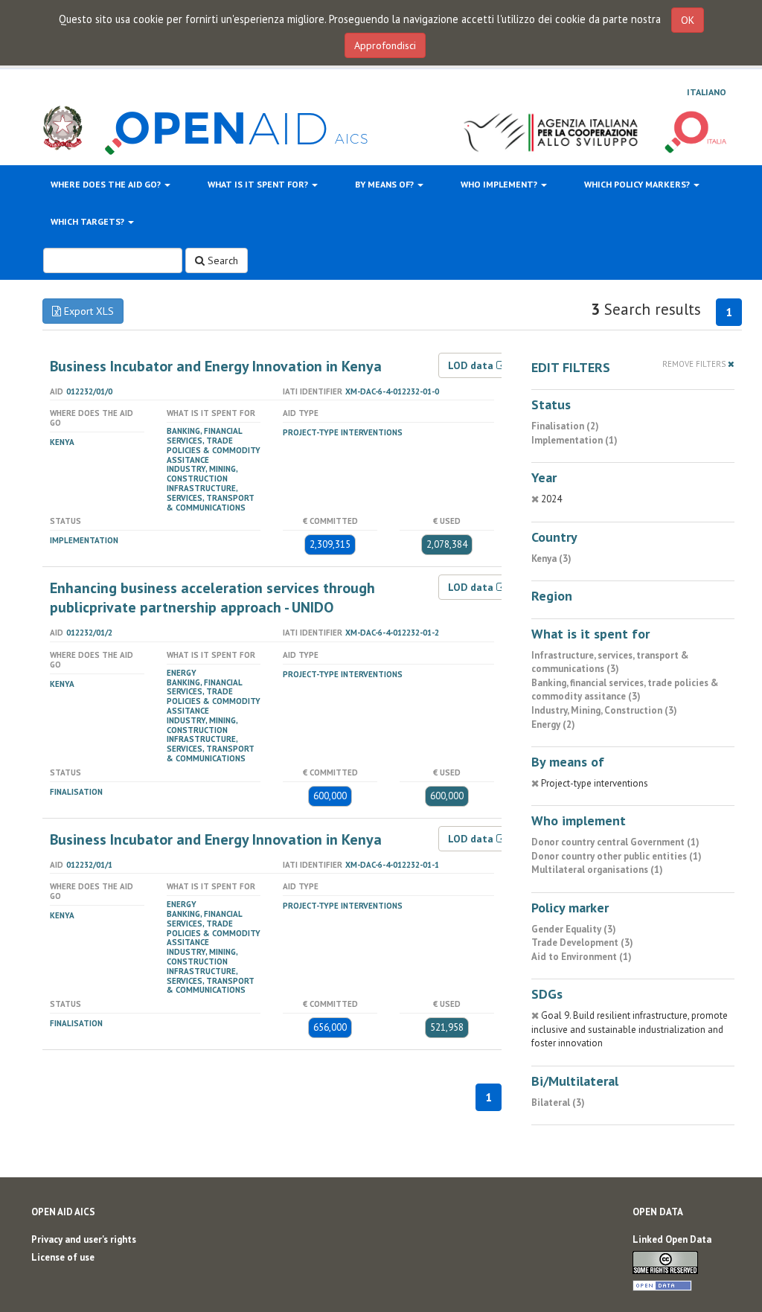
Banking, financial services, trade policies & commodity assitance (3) (625, 689)
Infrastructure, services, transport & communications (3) (610, 662)
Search (221, 260)
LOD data (472, 365)
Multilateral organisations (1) (597, 869)
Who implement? (500, 184)
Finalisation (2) (565, 426)
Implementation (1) (574, 440)
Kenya (62, 442)
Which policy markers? (638, 184)
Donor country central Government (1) (615, 842)
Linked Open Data (672, 1239)
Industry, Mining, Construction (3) (604, 710)
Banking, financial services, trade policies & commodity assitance (213, 445)
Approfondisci (385, 45)
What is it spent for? (259, 184)
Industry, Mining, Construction (202, 474)
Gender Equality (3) (573, 929)
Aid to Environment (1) (581, 956)
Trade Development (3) (582, 942)
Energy (181, 673)
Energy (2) (553, 724)
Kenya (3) (551, 558)
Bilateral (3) (558, 1102)
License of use (63, 1257)
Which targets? (89, 221)
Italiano (706, 91)
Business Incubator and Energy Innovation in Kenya (216, 366)
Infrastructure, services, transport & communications (210, 498)
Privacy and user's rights (83, 1239)
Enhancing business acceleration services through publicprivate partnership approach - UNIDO (212, 597)
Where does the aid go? (107, 184)
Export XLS (87, 311)
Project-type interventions (343, 432)
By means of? (385, 184)
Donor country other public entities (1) (616, 856)
